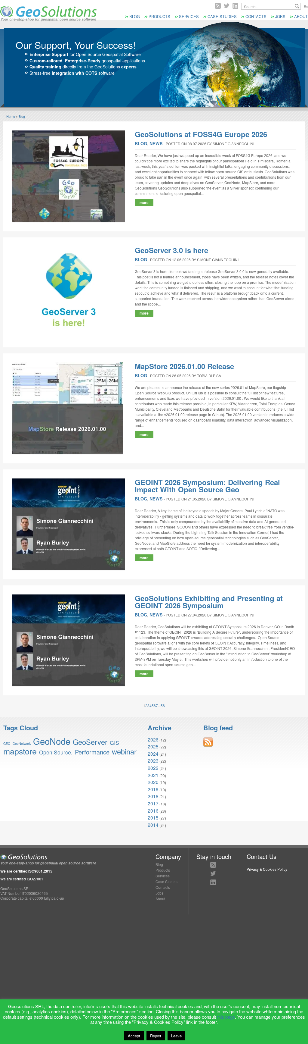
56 (163, 705)
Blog (134, 16)
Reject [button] (155, 1036)
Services (189, 16)
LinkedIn (213, 882)
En (306, 6)
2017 (153, 803)
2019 (153, 789)
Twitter (226, 6)
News (156, 143)
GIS (114, 742)
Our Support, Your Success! (76, 45)
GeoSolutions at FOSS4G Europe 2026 (201, 134)
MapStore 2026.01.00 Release (184, 366)
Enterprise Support (48, 54)
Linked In (235, 6)
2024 (153, 753)
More (144, 202)
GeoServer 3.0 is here (171, 250)
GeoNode (51, 741)
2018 (153, 796)
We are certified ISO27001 (21, 878)
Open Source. (55, 752)
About (301, 16)
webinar (124, 751)
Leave (176, 1036)
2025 (153, 746)
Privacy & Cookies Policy (267, 869)
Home (10, 116)
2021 (153, 775)
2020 (153, 782)
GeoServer (90, 742)
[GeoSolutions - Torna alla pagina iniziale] (48, 19)
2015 (153, 817)
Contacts (255, 16)
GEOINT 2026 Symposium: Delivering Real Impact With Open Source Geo (207, 485)
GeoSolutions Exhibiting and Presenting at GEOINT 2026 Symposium (209, 601)
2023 (153, 760)
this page (226, 1017)
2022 (153, 767)
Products (159, 16)
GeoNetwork (22, 743)
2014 (153, 824)
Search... (297, 6)
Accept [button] (134, 1036)
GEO (6, 743)
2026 (153, 739)
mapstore (20, 751)
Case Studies (222, 16)
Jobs (280, 16)
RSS (218, 6)
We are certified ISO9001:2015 (26, 871)
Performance (92, 752)
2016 (153, 810)
